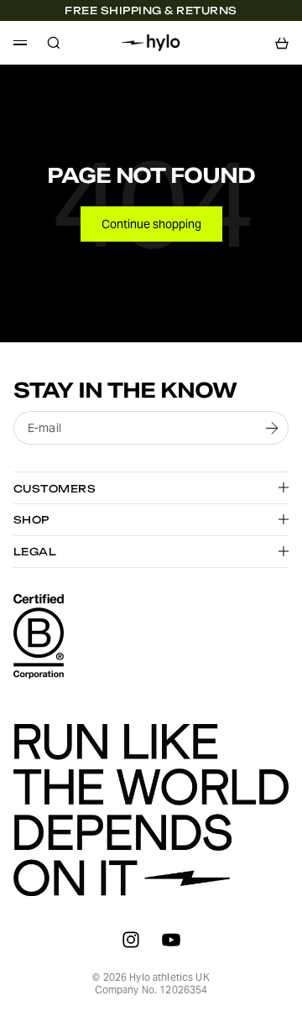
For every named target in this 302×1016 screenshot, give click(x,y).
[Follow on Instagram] (131, 940)
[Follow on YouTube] (171, 940)
